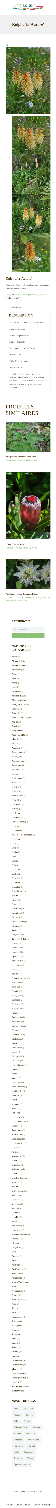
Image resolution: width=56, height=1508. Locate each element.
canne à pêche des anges (22, 835)
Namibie (15, 1217)
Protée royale (17, 1299)
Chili (14, 848)
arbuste (17, 1415)
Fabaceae (15, 1013)
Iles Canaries (17, 1091)
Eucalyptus (16, 995)
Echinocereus (17, 961)
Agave (14, 674)
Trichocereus (17, 1365)
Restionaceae (17, 1317)
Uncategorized (18, 1373)
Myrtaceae (16, 1213)
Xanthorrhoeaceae (19, 1386)
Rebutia (15, 1308)
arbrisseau (28, 1409)
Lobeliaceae (17, 1139)
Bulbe (14, 800)
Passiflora (46, 597)
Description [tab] (16, 307)
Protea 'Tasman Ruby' (15, 544)
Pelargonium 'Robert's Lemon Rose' (21, 456)
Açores (14, 657)
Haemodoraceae (18, 1065)
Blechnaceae (17, 778)
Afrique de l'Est (18, 661)
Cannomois (16, 839)
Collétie (15, 865)
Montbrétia (16, 1208)
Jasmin (14, 1100)
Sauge (14, 1343)
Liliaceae (15, 1126)
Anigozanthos (17, 730)
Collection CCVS (21, 1427)
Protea (17, 548)
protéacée (18, 1446)
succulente (29, 1452)
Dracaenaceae (17, 948)
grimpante (30, 1433)
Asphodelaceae (32, 295)
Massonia (15, 1182)
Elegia (14, 969)
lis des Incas (17, 1130)
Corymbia (16, 878)
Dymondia (16, 956)
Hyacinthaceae (18, 1087)
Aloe (14, 683)
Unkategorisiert (18, 1378)
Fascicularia (17, 1017)
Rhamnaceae (17, 1321)
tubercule (15, 1369)
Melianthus (16, 1195)
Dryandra (16, 952)
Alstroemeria (17, 696)
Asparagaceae (17, 752)
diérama (15, 930)
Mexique (15, 1200)
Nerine (14, 1221)
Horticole (43, 295)
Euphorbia (16, 1004)
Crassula (15, 887)
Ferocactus (16, 1021)
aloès (14, 687)
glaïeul (14, 1043)
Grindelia (16, 1061)
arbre (16, 1409)
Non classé (16, 1226)
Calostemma (17, 817)
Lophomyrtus (17, 1143)
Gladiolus (16, 1039)
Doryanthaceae (18, 935)
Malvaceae (16, 1165)
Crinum (15, 904)
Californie (16, 813)
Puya (14, 1304)
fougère (36, 1427)
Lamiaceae (16, 1117)
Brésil (14, 791)
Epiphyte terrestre (19, 978)
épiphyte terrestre (22, 1464)
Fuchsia (15, 1030)
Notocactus (16, 1230)
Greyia (14, 1052)
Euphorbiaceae (18, 1008)
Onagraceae (16, 1247)
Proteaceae (25, 548)
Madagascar (17, 1156)
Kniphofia (20, 295)
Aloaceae (15, 678)
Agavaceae (16, 670)
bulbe (16, 1421)
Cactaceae (16, 804)
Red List (31, 1446)
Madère (15, 1160)
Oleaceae (15, 1243)
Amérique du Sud (19, 717)
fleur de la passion (13, 597)
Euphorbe (16, 1000)
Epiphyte (15, 974)
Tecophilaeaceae (18, 1360)
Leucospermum (18, 1121)
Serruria (15, 1352)
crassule (15, 895)
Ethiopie (15, 991)
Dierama (15, 926)
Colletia (15, 861)
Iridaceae (15, 1095)
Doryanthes (16, 943)
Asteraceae (16, 765)
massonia (15, 1187)
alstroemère (16, 691)
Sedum (14, 1347)
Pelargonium (31, 460)
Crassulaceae (17, 891)
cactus (14, 809)
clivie (14, 856)
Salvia (14, 1339)
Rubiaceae (16, 1334)
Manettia (15, 1173)
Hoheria (15, 1074)
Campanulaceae (18, 822)
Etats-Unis (16, 987)
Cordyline (16, 874)
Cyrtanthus (16, 913)
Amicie (15, 726)
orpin (14, 1252)
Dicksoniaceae (18, 922)
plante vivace (33, 1440)
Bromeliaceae (17, 796)
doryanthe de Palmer (20, 939)
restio (14, 1312)
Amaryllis (16, 713)
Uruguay (15, 1382)
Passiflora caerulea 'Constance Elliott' (22, 594)
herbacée (18, 1440)
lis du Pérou (17, 1134)
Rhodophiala (17, 1326)
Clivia (14, 852)
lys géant (15, 1152)
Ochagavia (16, 1239)
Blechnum (16, 783)
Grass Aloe (16, 1048)
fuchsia (17, 1433)
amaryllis (15, 709)
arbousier (15, 739)
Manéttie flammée (19, 1178)
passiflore (23, 601)
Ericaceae (16, 982)
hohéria (15, 1078)
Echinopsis (16, 965)
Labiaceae (16, 1113)
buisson (29, 1415)
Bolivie (15, 787)
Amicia (15, 722)
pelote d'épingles (19, 1282)
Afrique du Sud (18, 665)
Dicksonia (16, 917)
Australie (15, 770)
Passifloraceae (11, 601)
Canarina (15, 826)
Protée (34, 548)
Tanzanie (15, 1356)
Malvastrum (17, 1169)
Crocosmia (16, 909)
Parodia (15, 1260)
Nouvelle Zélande (19, 1234)
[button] (7, 45)
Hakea (14, 1069)
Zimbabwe (16, 1391)
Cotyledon (16, 882)
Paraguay (15, 1256)
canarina (15, 830)
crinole (14, 900)
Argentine (16, 748)
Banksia (15, 774)
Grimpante (26, 597)
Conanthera (16, 869)
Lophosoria (16, 1147)
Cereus (14, 843)
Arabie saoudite (18, 735)
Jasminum (16, 1104)
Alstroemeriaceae (19, 700)
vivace (30, 1458)
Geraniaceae (11, 460)
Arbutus (15, 743)
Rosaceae (15, 1330)
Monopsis (16, 1204)
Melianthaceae (18, 1191)
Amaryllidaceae (18, 704)
